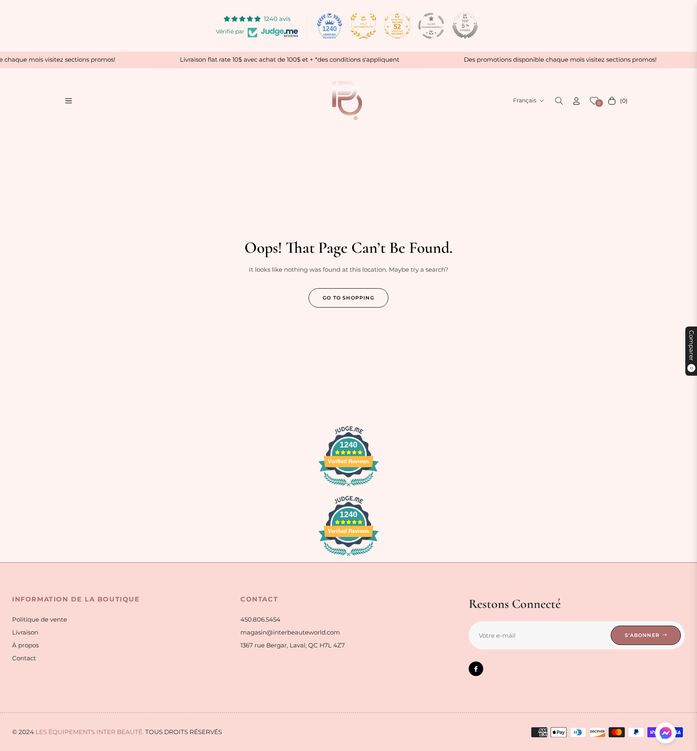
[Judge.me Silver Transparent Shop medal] (431, 26)
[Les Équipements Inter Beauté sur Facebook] (476, 669)
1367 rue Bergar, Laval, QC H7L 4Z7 (292, 645)
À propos (25, 645)
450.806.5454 (260, 619)
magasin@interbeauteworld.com (290, 632)
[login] (576, 101)
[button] (559, 101)
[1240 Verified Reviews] (348, 487)
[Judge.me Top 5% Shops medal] (465, 26)
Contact (24, 658)
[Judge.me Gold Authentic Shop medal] (363, 26)
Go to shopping (348, 298)
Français (524, 100)
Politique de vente (39, 619)
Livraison (25, 632)
